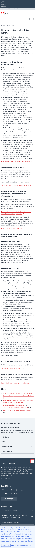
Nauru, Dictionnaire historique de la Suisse (14, 383)
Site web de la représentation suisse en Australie (16, 185)
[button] (32, 461)
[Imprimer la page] (29, 19)
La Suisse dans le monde (9, 511)
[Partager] (33, 19)
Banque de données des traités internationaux (15, 161)
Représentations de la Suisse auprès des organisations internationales (14, 516)
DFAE (6, 13)
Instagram (21, 490)
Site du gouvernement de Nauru (11, 368)
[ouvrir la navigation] (32, 13)
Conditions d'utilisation (26, 541)
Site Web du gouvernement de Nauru (14, 408)
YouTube (6, 493)
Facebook (6, 490)
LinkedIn (15, 493)
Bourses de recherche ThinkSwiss (11, 228)
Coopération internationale (10, 522)
